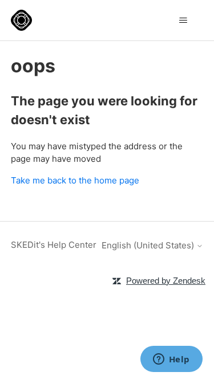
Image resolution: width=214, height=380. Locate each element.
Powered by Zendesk (165, 280)
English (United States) (149, 245)
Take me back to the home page (75, 180)
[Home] (21, 20)
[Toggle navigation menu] (183, 20)
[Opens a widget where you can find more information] (171, 360)
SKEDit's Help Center (53, 244)
